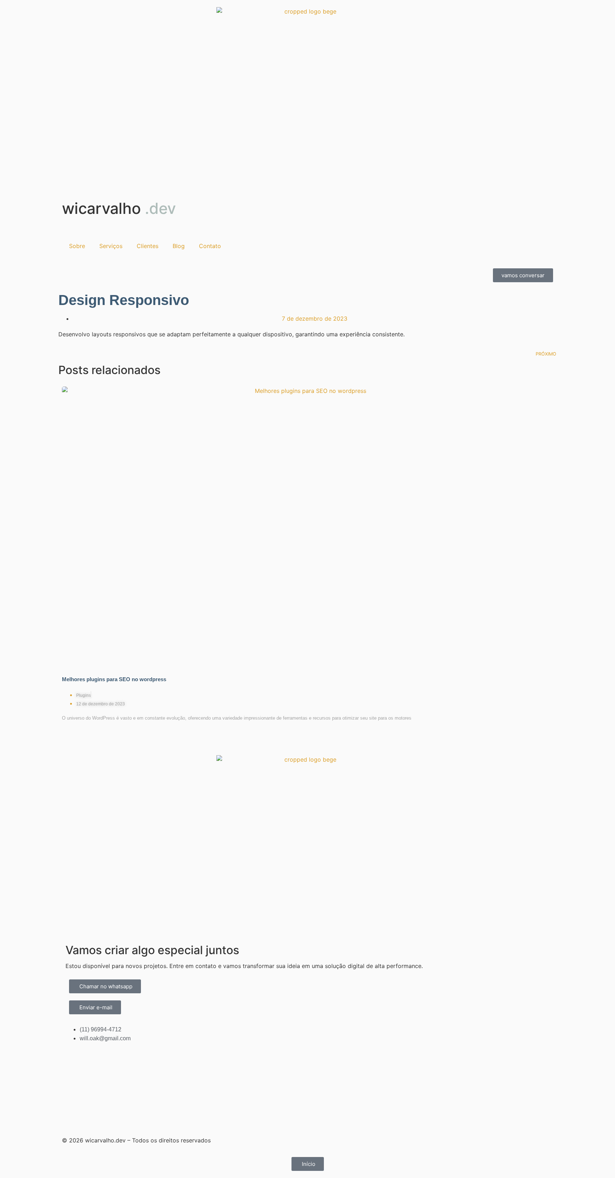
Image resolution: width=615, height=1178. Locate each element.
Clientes (147, 245)
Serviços (110, 245)
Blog (179, 245)
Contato (210, 245)
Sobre (77, 245)
